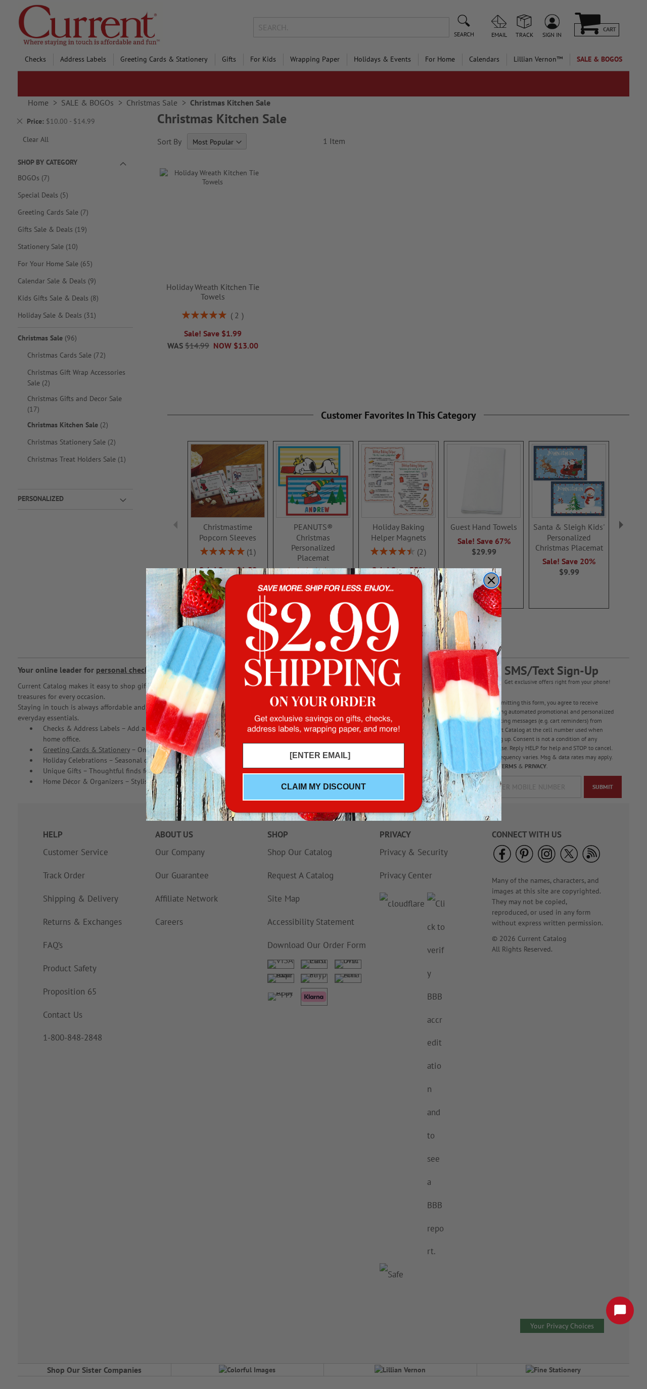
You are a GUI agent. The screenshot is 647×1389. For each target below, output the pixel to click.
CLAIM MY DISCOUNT (323, 786)
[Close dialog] (491, 580)
